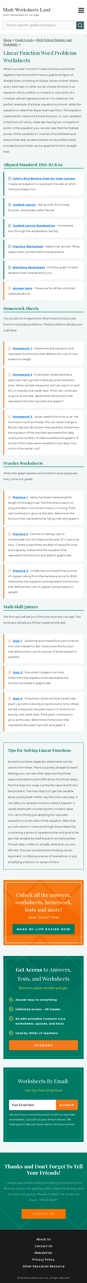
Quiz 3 (17, 698)
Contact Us (43, 1246)
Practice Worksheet (28, 246)
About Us (43, 1239)
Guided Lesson (24, 204)
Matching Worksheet (29, 267)
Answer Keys (22, 288)
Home (7, 40)
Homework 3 (22, 416)
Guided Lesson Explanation (34, 225)
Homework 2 (22, 374)
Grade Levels (24, 40)
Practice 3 (20, 570)
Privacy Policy (43, 1259)
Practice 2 (20, 534)
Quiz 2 (17, 672)
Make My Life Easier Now (44, 929)
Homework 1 (22, 348)
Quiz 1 (17, 640)
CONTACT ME (43, 1213)
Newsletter (43, 1252)
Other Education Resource (44, 1266)
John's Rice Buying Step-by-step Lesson (44, 178)
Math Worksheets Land (26, 9)
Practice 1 (20, 497)
